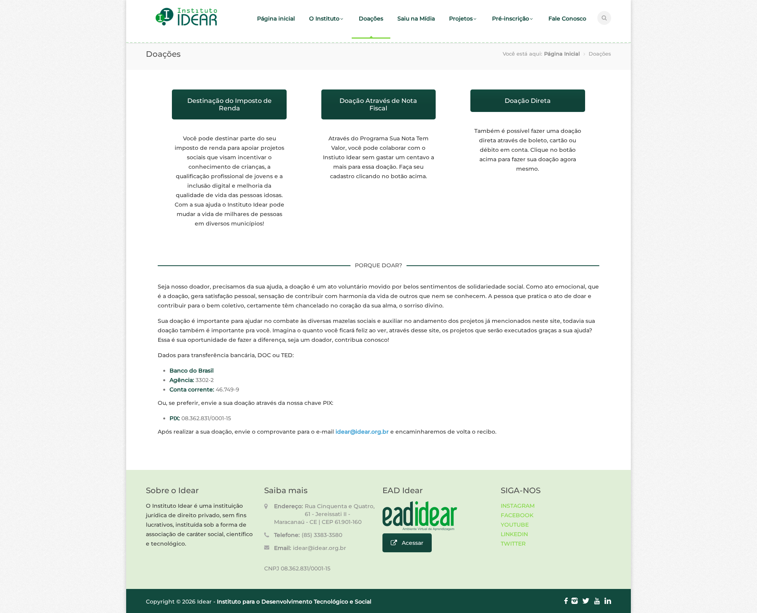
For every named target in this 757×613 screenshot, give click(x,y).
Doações (371, 18)
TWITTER (513, 543)
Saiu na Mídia (416, 18)
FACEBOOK (517, 515)
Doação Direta (528, 100)
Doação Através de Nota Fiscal (378, 104)
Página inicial (276, 18)
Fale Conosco (567, 18)
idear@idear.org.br (319, 548)
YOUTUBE (515, 524)
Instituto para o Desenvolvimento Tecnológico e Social (294, 601)
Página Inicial (562, 53)
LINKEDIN (514, 534)
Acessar (412, 542)
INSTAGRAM (518, 505)
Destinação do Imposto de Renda (229, 104)
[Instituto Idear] (186, 24)
